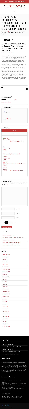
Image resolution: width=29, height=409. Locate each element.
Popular (14, 130)
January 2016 (6, 311)
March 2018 (5, 264)
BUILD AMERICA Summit (16, 170)
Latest (14, 134)
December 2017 (6, 269)
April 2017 (5, 284)
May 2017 (5, 281)
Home (2, 31)
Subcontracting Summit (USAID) (11, 154)
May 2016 (5, 301)
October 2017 (6, 274)
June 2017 (5, 279)
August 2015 (5, 318)
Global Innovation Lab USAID (11, 87)
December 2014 (6, 326)
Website (18, 217)
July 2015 (5, 321)
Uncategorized (8, 31)
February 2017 (6, 289)
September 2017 (6, 276)
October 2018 (6, 256)
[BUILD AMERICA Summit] (6, 170)
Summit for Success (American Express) (12, 242)
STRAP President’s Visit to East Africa (11, 245)
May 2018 (5, 261)
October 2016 (6, 296)
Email (17, 213)
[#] (5, 405)
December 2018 (6, 254)
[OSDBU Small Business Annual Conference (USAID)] (6, 159)
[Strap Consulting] (14, 6)
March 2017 (5, 286)
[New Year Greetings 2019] (6, 141)
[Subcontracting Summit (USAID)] (6, 149)
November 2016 (6, 294)
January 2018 (6, 266)
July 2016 (5, 299)
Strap (4, 52)
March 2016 (5, 306)
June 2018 (5, 259)
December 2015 (6, 313)
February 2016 (6, 309)
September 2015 (6, 316)
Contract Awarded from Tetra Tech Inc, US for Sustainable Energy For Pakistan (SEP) (13, 90)
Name (17, 209)
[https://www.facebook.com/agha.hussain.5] (3, 405)
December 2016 (6, 291)
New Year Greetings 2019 (16, 141)
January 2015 (6, 323)
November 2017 (6, 271)
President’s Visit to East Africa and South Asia (13, 237)
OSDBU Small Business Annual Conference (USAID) (14, 164)
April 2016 (5, 304)
